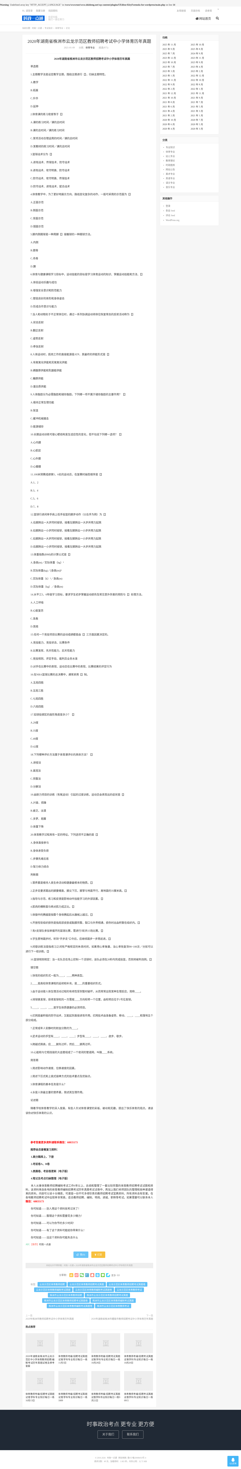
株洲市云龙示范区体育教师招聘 (66, 1295)
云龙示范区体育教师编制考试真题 (53, 1290)
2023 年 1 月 (168, 75)
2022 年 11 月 (169, 80)
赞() (82, 1254)
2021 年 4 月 (168, 111)
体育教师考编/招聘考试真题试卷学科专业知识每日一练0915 (138, 1397)
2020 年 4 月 (168, 129)
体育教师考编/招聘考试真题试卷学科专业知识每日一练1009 (72, 1397)
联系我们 (133, 1434)
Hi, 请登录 (27, 11)
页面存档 (195, 11)
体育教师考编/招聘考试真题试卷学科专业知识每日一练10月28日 (105, 1359)
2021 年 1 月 (197, 115)
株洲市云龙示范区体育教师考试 (113, 1306)
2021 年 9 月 (197, 98)
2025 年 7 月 (168, 53)
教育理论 (170, 160)
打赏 (99, 1254)
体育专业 (59, 28)
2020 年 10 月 (169, 120)
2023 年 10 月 (169, 62)
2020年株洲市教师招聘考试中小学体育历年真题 (50, 1319)
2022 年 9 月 (168, 84)
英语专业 (170, 178)
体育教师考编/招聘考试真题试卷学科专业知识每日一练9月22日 (105, 1397)
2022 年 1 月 (197, 89)
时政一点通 (33, 18)
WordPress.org (172, 220)
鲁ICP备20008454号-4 (137, 1458)
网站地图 (122, 1458)
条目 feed (170, 210)
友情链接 (181, 11)
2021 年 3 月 (197, 111)
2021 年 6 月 (168, 106)
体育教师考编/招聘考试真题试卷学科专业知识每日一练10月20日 (138, 1359)
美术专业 (170, 174)
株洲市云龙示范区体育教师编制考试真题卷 (70, 1306)
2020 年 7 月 (197, 120)
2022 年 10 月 (197, 80)
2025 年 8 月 (197, 49)
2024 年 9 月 (197, 53)
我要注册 (40, 11)
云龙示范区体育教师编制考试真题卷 (93, 1290)
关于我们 (108, 1434)
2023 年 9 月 (197, 62)
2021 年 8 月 (168, 102)
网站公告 (170, 169)
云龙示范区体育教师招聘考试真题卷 (127, 1284)
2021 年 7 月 (197, 102)
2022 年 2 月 (168, 89)
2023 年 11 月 (197, 58)
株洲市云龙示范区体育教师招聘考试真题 (107, 1295)
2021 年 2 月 (168, 115)
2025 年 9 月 (168, 49)
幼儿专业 (170, 156)
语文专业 (170, 183)
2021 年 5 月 (197, 106)
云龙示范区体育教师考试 (129, 1290)
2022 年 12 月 (197, 75)
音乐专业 (170, 187)
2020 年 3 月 (197, 129)
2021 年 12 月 (169, 93)
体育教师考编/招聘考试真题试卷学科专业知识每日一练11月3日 (72, 1359)
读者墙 (208, 11)
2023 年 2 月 (197, 71)
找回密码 (53, 11)
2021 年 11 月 (197, 93)
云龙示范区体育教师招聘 (52, 1284)
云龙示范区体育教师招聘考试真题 (87, 1284)
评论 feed (170, 215)
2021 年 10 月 (169, 98)
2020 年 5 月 (197, 124)
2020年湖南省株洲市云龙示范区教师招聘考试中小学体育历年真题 (89, 41)
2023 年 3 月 (168, 71)
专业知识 (48, 28)
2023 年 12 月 (169, 58)
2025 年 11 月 (169, 44)
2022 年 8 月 (197, 84)
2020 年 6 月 (168, 124)
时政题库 (170, 165)
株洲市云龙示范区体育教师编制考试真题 (113, 1300)
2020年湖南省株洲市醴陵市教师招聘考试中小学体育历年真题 (122, 1319)
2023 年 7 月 (168, 67)
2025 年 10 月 (197, 44)
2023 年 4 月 (197, 67)
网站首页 (204, 18)
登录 (168, 206)
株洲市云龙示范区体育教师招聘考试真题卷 (66, 1300)
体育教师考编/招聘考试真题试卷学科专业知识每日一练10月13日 (40, 1397)
